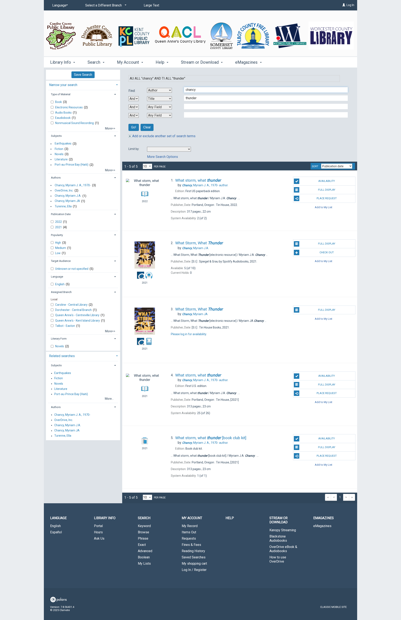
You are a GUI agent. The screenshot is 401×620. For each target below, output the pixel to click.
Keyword (144, 526)
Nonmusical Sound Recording (74, 123)
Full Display (326, 189)
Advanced (145, 551)
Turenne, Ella (63, 206)
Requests (189, 538)
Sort (315, 166)
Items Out (189, 532)
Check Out (327, 252)
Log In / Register (194, 570)
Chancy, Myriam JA (67, 201)
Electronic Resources (69, 107)
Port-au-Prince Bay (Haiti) (71, 164)
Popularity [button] (57, 235)
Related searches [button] (62, 356)
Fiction (59, 149)
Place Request (327, 198)
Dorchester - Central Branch (73, 310)
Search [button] (94, 62)
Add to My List (323, 207)
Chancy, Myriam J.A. (68, 196)
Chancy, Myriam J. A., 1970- (73, 185)
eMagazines (322, 526)
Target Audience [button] (61, 260)
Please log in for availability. (189, 334)
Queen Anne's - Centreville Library (77, 315)
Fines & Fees (191, 545)
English (60, 284)
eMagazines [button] (247, 62)
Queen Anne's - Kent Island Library (77, 320)
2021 (58, 227)
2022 (58, 221)
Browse (143, 532)
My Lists (144, 563)
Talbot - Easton (65, 325)
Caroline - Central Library (71, 304)
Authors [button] (56, 177)
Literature (61, 159)
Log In (350, 5)
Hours (98, 532)
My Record (190, 526)
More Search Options (162, 157)
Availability (326, 181)
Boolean (144, 557)
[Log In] (343, 5)
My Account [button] (128, 62)
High (58, 242)
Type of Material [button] (60, 94)
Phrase (143, 538)
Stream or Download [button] (200, 62)
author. (205, 185)
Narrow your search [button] (63, 85)
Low (58, 253)
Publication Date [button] (61, 214)
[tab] (83, 84)
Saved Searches (194, 557)
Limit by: (134, 149)
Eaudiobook (63, 117)
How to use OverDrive (277, 559)
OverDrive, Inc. (64, 190)
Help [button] (160, 62)
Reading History (193, 551)
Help (230, 518)
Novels (59, 154)
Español (56, 532)
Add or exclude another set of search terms (163, 136)
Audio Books (63, 112)
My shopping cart (194, 563)
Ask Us (99, 538)
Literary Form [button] (59, 338)
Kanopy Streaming (282, 530)
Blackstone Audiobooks (278, 538)
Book (58, 102)
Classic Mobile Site (333, 607)
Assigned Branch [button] (61, 292)
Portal (98, 526)
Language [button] (57, 276)
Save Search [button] (83, 75)
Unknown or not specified (72, 268)
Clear (147, 127)
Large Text (151, 5)
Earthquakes (63, 143)
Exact (142, 545)
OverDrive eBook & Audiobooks (283, 549)
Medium (61, 248)
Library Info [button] (61, 62)
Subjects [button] (56, 135)
